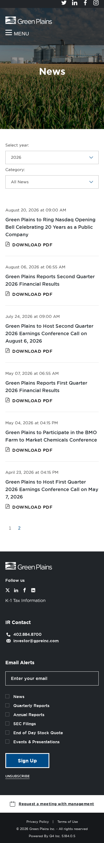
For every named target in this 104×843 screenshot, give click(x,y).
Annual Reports (29, 714)
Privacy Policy (37, 821)
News (19, 696)
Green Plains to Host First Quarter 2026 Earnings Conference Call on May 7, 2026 (51, 489)
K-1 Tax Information (25, 600)
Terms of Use (67, 821)
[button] (52, 804)
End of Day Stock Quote (38, 732)
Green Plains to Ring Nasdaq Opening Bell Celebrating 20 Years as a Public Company (50, 227)
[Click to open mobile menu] (17, 33)
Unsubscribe (17, 776)
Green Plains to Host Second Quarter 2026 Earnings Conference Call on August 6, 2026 (49, 333)
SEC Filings (24, 723)
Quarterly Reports (31, 705)
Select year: (17, 145)
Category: (15, 169)
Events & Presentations (36, 742)
